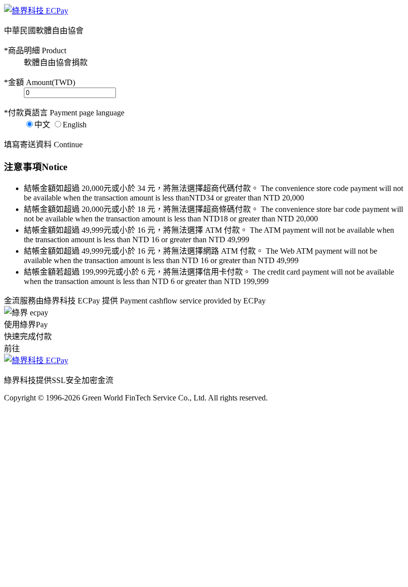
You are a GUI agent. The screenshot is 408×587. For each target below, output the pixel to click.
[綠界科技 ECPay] (36, 10)
